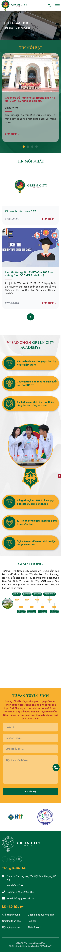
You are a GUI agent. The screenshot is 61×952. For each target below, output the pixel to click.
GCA (42, 943)
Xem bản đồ (14, 885)
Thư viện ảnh (34, 927)
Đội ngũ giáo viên (11, 927)
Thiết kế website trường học (22, 946)
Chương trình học (11, 921)
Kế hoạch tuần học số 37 (20, 211)
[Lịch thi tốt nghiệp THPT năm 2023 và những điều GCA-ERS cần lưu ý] (30, 247)
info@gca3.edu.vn (24, 898)
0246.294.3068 (25, 892)
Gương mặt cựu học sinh (41, 914)
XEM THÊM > (12, 134)
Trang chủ (7, 27)
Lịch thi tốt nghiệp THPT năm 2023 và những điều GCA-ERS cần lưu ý (29, 274)
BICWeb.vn (45, 946)
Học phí (32, 921)
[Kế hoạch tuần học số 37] (30, 186)
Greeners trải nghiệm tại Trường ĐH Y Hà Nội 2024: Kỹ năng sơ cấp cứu (30, 99)
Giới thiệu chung (11, 914)
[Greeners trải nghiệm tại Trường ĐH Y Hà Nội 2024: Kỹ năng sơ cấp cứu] (30, 72)
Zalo (12, 859)
